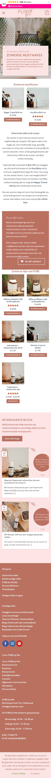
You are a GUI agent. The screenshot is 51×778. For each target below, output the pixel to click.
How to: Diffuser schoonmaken (18, 619)
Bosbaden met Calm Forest (16, 629)
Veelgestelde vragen (12, 595)
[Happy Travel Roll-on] (13, 99)
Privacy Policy (9, 689)
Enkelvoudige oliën (11, 578)
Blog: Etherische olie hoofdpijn (17, 626)
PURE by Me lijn (10, 582)
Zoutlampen (8, 589)
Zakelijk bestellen (11, 675)
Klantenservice (9, 664)
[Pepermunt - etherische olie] (13, 373)
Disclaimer (7, 685)
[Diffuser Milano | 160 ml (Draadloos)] (38, 285)
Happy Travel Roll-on (13, 112)
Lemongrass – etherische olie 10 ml (13, 346)
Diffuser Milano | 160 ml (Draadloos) (38, 300)
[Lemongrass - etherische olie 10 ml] (13, 332)
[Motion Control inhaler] (38, 332)
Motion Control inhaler (38, 346)
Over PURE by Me (11, 661)
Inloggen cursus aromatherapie (17, 612)
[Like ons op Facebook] (5, 643)
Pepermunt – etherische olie (13, 388)
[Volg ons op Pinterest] (19, 643)
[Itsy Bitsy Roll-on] (38, 99)
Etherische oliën (10, 575)
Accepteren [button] (35, 774)
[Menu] (3, 13)
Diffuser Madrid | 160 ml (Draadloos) (13, 300)
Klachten (6, 668)
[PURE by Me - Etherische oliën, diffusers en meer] (25, 13)
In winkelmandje (13, 119)
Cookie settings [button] (19, 773)
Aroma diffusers (10, 585)
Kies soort (13, 401)
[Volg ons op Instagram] (12, 643)
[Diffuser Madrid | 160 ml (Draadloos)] (13, 285)
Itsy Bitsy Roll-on (38, 112)
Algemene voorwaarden (14, 682)
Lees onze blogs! (10, 615)
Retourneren (8, 671)
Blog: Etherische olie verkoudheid (19, 622)
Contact (6, 678)
